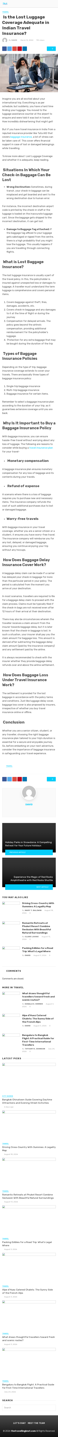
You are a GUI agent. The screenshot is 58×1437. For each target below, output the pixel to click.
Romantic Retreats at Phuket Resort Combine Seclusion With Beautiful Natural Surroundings (36, 928)
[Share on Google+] (14, 48)
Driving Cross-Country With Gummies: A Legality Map (38, 905)
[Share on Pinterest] (19, 48)
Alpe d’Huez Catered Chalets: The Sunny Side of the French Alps (38, 1018)
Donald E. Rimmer (34, 1004)
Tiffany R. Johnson (35, 1049)
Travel (5, 12)
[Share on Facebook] (4, 48)
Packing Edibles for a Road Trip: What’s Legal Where (37, 950)
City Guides (7, 1096)
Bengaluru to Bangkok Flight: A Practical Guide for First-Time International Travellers (38, 1040)
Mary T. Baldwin (33, 910)
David (14, 40)
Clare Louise (32, 937)
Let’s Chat (19, 1423)
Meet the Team (36, 1423)
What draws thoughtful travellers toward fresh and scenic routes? (38, 996)
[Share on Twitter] (9, 48)
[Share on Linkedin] (24, 48)
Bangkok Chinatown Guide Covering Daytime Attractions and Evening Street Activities (27, 1101)
